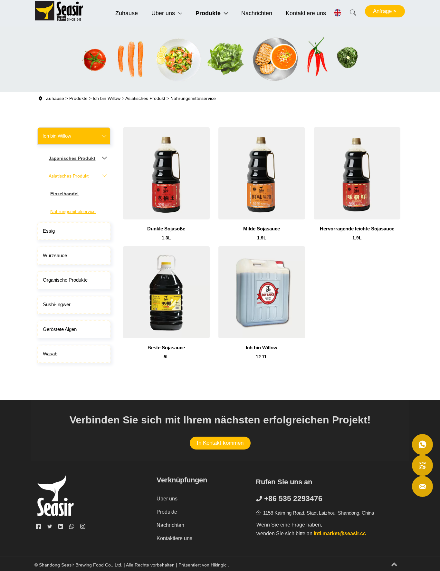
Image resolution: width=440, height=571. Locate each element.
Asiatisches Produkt (238, 68)
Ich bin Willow (201, 68)
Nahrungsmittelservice (281, 68)
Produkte (175, 68)
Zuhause (153, 68)
